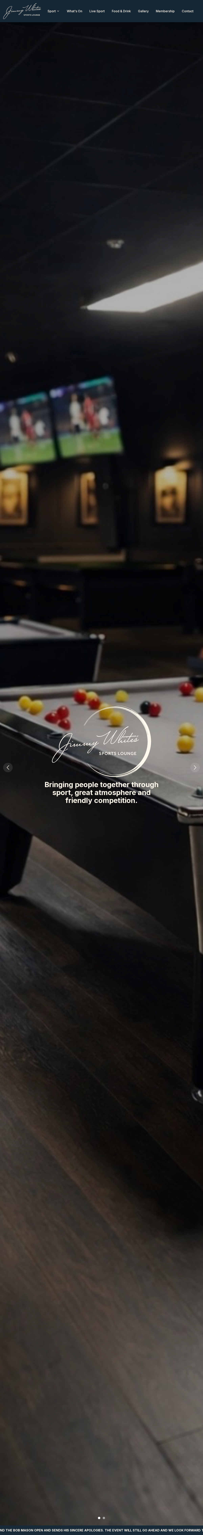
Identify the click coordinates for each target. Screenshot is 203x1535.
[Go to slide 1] (99, 1518)
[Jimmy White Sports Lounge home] (22, 11)
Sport (52, 11)
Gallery (143, 11)
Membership (165, 11)
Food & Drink (121, 11)
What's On (74, 11)
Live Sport (97, 11)
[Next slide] (195, 767)
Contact (187, 11)
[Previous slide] (8, 767)
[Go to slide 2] (104, 1518)
